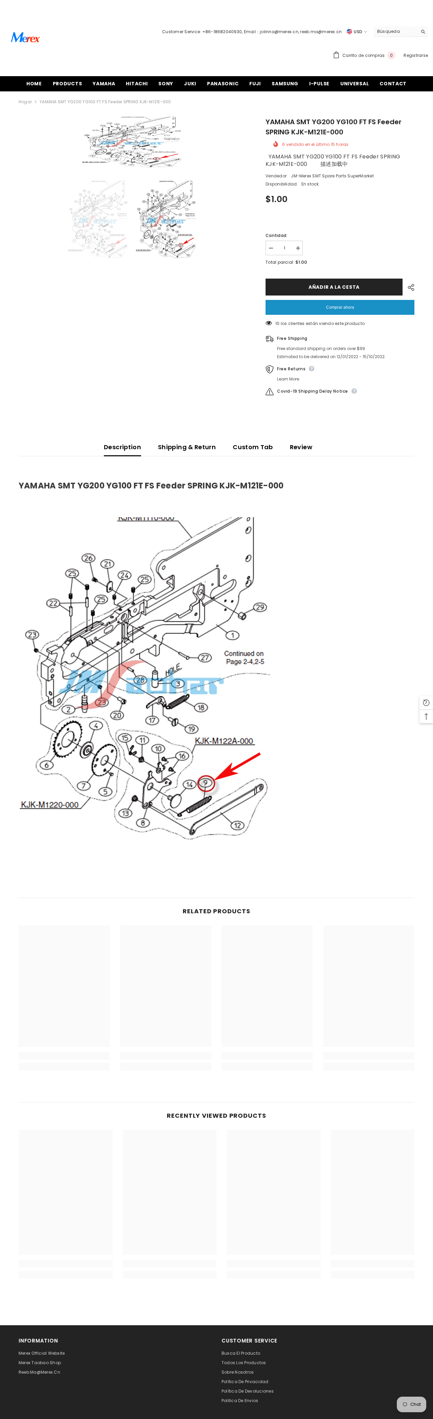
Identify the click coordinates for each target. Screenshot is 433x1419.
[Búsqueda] (401, 31)
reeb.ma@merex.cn (321, 32)
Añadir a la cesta (333, 287)
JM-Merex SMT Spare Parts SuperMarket (332, 176)
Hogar (25, 102)
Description (122, 447)
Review (301, 447)
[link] (64, 1056)
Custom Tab (253, 447)
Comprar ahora (340, 307)
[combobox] (395, 31)
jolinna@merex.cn (279, 32)
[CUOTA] (408, 287)
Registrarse (416, 55)
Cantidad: (276, 235)
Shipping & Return (187, 447)
